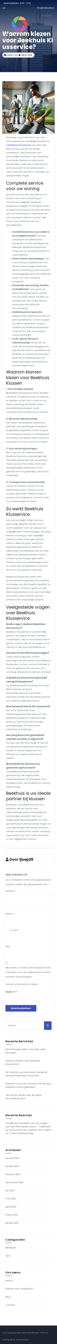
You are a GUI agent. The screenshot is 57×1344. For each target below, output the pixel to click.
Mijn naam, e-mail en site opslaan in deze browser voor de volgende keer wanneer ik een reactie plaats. (28, 972)
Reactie (10, 890)
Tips (7, 1255)
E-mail (14, 930)
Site (7, 946)
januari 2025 (12, 1166)
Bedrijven (12, 55)
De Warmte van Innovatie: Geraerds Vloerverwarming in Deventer (26, 1074)
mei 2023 (10, 1198)
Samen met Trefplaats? (19, 1288)
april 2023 (10, 1206)
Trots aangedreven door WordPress (20, 1332)
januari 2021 (11, 1222)
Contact (10, 1304)
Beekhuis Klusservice (19, 145)
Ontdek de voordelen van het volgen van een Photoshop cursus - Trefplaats (28, 1125)
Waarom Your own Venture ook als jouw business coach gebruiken (28, 1085)
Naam (9, 913)
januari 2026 (12, 1158)
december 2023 (14, 1182)
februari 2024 (13, 1174)
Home (8, 1280)
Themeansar (22, 1339)
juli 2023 (9, 1190)
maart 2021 (11, 1214)
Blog (7, 1296)
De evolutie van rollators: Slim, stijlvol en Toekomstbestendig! (28, 1131)
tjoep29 (26, 859)
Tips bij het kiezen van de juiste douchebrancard (23, 1096)
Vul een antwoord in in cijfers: (21, 984)
